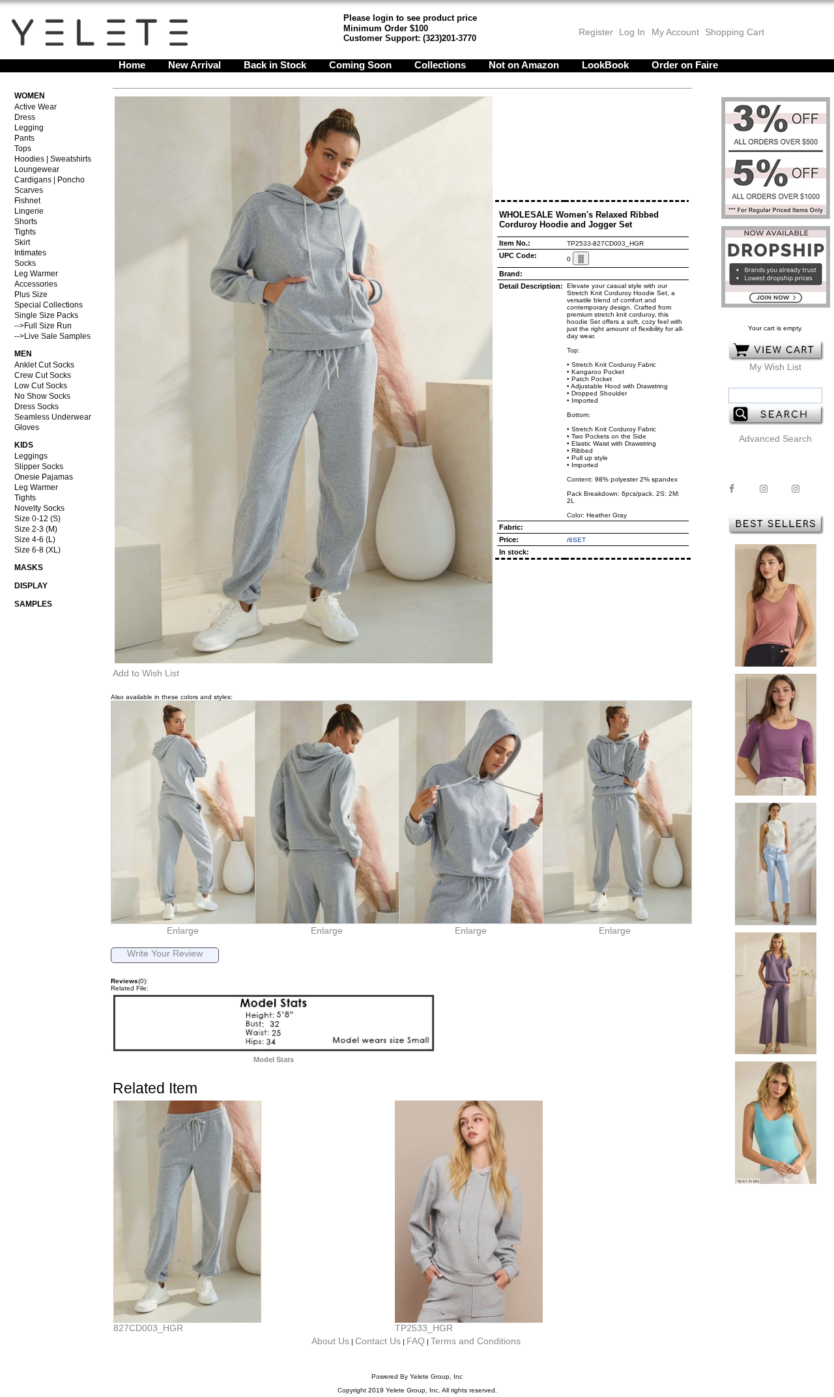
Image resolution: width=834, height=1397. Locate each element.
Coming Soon (360, 64)
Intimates (30, 253)
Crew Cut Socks (42, 375)
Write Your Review (165, 953)
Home (132, 64)
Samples (33, 604)
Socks (25, 263)
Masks (28, 567)
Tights (25, 232)
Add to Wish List (146, 673)
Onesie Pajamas (43, 477)
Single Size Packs (46, 315)
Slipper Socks (38, 466)
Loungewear (36, 169)
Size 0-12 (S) (37, 519)
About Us (330, 1341)
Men (23, 353)
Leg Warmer (36, 274)
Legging (29, 128)
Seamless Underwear (52, 417)
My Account (674, 32)
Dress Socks (36, 406)
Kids (23, 445)
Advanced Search (775, 438)
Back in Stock (275, 64)
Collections (440, 64)
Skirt (22, 242)
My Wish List (775, 367)
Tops (22, 148)
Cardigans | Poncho (49, 180)
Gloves (26, 427)
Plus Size (31, 294)
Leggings (31, 456)
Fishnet (27, 201)
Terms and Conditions (476, 1341)
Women (29, 95)
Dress (24, 117)
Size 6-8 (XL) (37, 550)
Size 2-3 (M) (35, 529)
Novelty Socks (39, 508)
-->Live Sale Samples (52, 336)
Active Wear (35, 107)
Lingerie (29, 211)
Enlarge (183, 930)
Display (31, 585)
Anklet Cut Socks (44, 365)
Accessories (35, 284)
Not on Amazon (524, 64)
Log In (632, 32)
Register (596, 32)
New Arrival (194, 64)
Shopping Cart (734, 32)
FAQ (416, 1341)
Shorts (25, 221)
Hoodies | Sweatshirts (52, 159)
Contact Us (378, 1341)
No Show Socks (42, 396)
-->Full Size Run (43, 326)
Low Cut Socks (40, 386)
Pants (24, 138)
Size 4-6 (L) (34, 539)
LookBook (605, 64)
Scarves (28, 190)
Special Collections (48, 305)
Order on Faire (685, 64)
